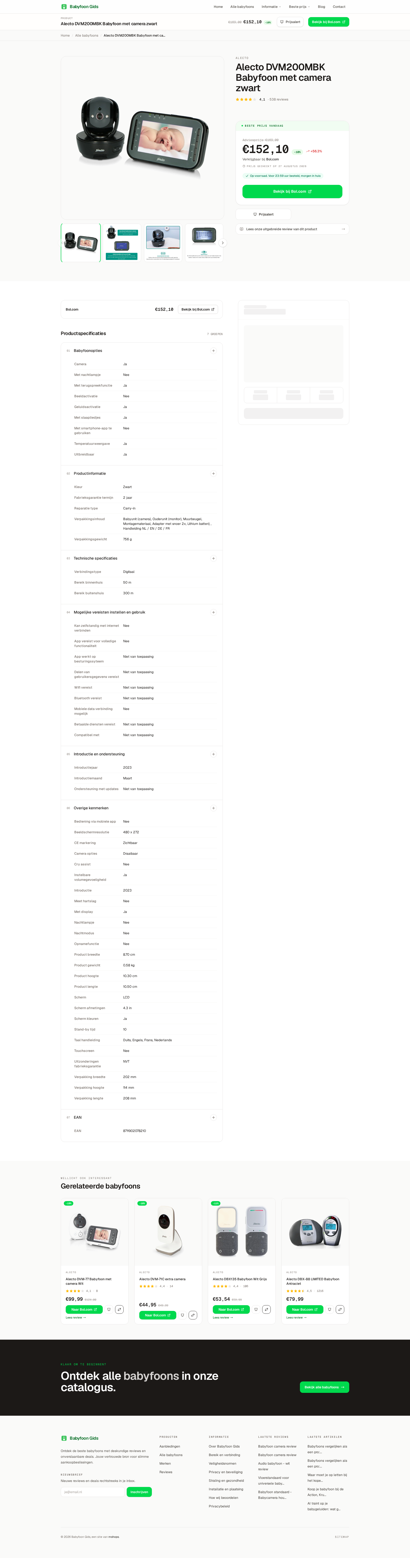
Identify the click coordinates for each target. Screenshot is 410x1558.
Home (218, 7)
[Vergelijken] (119, 1309)
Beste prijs (298, 7)
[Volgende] (223, 243)
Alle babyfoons (242, 7)
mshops (113, 1537)
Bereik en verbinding (224, 1455)
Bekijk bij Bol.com (326, 22)
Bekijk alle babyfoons (322, 1387)
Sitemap (342, 1537)
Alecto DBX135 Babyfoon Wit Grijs (240, 1279)
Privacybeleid (219, 1506)
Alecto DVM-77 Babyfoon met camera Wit (89, 1281)
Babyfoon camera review (277, 1446)
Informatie (270, 7)
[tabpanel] (142, 138)
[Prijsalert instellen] (109, 1309)
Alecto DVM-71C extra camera (162, 1279)
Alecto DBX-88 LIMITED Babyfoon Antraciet (312, 1281)
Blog (321, 7)
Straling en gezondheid (226, 1480)
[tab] (81, 243)
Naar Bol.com (81, 1309)
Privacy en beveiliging (225, 1472)
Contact (339, 7)
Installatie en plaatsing (226, 1489)
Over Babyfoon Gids (224, 1446)
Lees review (74, 1317)
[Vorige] (62, 243)
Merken (165, 1463)
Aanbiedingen (169, 1446)
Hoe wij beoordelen (223, 1498)
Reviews (165, 1472)
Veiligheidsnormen (222, 1463)
